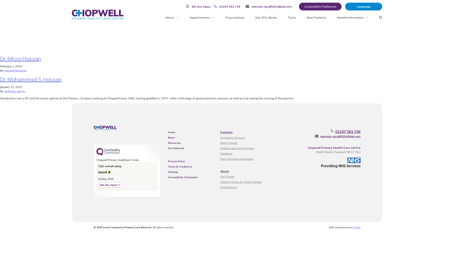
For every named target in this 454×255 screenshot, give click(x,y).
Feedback (226, 153)
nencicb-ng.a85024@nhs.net (340, 136)
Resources (174, 142)
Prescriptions (235, 17)
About (169, 17)
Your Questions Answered (236, 159)
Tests (292, 17)
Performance (228, 187)
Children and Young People (237, 148)
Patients (226, 132)
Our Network (176, 148)
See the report (108, 184)
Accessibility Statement (183, 177)
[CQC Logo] (108, 154)
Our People (227, 176)
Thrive (357, 227)
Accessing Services (232, 137)
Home (171, 132)
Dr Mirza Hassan (20, 58)
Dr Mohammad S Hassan (31, 79)
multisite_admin (14, 91)
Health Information (350, 17)
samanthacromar (15, 70)
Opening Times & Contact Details (241, 182)
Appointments (200, 17)
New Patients (316, 17)
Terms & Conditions (180, 166)
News (171, 137)
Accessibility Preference (320, 6)
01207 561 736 (348, 131)
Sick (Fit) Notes (266, 17)
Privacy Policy (176, 161)
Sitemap (173, 172)
